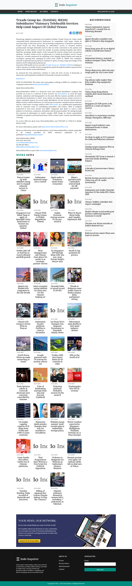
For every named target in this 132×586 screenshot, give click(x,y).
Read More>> (21, 79)
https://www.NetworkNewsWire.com (54, 127)
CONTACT (54, 11)
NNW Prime (53, 104)
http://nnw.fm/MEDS (41, 84)
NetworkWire (62, 94)
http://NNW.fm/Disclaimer (33, 135)
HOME (20, 11)
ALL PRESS (44, 11)
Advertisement (64, 566)
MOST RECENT (31, 11)
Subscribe (100, 570)
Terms (61, 560)
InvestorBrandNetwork (48, 150)
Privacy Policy (64, 563)
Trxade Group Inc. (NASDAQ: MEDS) (59, 65)
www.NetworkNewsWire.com (27, 142)
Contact (61, 569)
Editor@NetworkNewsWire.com (27, 147)
